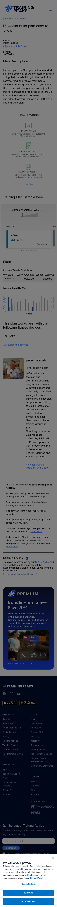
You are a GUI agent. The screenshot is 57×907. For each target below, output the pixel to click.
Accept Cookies (28, 901)
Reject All (28, 893)
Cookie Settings (28, 884)
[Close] (53, 858)
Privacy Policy (36, 878)
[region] (28, 880)
